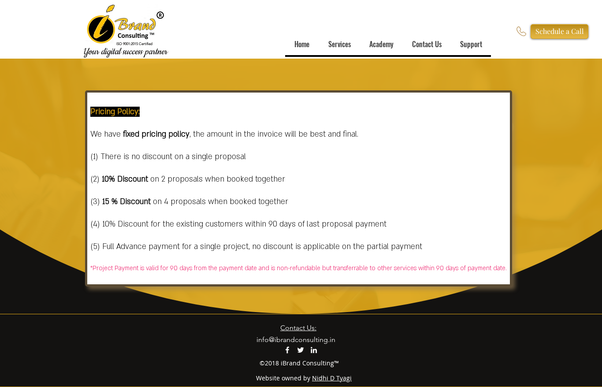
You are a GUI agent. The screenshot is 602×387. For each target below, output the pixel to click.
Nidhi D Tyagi (332, 378)
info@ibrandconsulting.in (295, 339)
